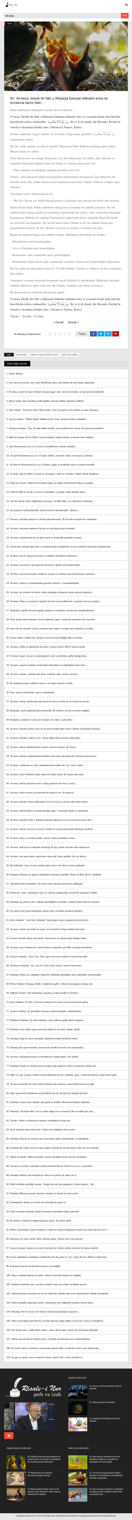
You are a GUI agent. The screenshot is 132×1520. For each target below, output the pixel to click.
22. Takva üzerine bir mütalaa (102, 1402)
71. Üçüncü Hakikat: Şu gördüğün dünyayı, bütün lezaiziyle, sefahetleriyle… (44, 1011)
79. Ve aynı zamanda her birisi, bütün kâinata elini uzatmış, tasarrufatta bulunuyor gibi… (51, 1084)
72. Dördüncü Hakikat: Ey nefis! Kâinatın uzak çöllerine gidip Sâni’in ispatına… (46, 1020)
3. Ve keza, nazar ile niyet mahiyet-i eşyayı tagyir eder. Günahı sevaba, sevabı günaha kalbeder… (56, 391)
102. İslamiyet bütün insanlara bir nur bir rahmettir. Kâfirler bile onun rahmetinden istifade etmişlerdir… (58, 1293)
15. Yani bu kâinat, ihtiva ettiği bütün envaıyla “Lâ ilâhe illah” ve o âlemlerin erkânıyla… (50, 501)
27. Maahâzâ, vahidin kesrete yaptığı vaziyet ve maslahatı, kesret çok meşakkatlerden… (51, 610)
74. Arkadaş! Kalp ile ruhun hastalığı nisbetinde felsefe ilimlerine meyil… (42, 1038)
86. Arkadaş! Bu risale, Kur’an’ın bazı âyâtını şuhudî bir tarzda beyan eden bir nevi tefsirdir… (53, 1148)
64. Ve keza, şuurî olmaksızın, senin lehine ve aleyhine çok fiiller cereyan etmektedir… (50, 947)
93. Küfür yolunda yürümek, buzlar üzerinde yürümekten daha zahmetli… (43, 1211)
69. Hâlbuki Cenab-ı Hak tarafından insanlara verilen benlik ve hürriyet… (43, 993)
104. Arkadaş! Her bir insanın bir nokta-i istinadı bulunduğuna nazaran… (43, 1311)
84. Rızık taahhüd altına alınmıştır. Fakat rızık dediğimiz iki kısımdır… (41, 1129)
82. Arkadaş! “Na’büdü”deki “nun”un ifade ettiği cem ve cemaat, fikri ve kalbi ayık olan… (50, 1111)
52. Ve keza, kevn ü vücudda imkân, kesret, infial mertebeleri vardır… (41, 838)
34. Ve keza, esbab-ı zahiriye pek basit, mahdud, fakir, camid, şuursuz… (43, 674)
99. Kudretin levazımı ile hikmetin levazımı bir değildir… (34, 1266)
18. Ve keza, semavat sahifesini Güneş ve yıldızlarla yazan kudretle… (41, 528)
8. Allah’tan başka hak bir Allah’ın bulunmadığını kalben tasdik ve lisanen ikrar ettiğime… (51, 437)
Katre (10, 23)
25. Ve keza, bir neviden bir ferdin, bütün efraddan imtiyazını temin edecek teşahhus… (50, 592)
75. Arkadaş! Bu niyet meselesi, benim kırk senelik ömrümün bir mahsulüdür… (46, 1047)
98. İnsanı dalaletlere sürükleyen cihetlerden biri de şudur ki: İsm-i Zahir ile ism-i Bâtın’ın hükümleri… (57, 1257)
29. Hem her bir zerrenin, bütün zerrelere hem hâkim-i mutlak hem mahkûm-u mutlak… (50, 628)
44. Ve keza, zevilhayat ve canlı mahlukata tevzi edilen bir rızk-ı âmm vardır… (45, 765)
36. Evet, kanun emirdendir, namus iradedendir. (30, 692)
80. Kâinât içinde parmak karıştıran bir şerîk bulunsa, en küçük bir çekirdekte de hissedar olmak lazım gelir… (44, 1459)
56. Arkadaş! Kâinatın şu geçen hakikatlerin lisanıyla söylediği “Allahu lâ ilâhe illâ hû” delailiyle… (54, 874)
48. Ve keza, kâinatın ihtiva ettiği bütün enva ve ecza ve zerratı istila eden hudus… (48, 801)
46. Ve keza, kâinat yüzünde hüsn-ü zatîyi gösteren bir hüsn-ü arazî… (41, 783)
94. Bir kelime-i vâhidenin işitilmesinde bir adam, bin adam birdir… (39, 1220)
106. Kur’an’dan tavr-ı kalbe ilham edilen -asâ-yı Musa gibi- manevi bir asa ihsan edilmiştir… (53, 1330)
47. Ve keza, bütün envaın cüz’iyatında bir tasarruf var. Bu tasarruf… (41, 792)
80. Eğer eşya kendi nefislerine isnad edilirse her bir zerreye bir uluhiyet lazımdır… (48, 1093)
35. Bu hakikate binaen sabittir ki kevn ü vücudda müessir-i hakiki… (40, 683)
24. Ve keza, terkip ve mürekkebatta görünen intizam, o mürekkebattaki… (43, 583)
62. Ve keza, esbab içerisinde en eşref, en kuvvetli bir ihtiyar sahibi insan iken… (46, 929)
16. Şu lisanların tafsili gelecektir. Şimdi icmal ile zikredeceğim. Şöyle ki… (43, 510)
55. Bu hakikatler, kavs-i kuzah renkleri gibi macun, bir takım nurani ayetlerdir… (46, 865)
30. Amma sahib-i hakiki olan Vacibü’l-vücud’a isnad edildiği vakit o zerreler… (45, 637)
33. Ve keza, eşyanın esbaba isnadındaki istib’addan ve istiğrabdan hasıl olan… (46, 665)
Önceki (58, 322)
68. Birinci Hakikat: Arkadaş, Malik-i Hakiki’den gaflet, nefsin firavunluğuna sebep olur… (50, 984)
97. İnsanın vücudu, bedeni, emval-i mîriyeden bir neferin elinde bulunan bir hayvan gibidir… (53, 1248)
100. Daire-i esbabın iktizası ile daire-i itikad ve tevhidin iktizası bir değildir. (43, 1275)
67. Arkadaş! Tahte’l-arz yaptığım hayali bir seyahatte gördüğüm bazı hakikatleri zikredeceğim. (54, 974)
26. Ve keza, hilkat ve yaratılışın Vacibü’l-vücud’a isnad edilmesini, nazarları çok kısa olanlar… (54, 601)
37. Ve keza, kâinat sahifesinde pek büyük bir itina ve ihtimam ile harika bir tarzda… (48, 701)
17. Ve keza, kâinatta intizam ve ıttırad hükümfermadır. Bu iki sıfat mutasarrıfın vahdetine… (52, 519)
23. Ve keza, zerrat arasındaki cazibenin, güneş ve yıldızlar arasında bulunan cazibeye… (51, 574)
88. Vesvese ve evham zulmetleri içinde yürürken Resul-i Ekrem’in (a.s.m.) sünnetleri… (50, 1166)
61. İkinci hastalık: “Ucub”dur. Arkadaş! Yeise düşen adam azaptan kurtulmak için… (48, 920)
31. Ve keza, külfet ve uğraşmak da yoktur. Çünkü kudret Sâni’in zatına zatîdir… (46, 646)
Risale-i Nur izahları (69, 355)
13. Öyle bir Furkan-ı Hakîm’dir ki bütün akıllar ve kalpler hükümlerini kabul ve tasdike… (50, 483)
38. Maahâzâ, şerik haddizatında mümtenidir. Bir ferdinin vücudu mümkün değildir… (49, 710)
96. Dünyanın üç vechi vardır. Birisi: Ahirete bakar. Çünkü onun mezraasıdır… (45, 1239)
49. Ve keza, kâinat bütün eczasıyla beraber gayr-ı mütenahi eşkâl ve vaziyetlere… (48, 810)
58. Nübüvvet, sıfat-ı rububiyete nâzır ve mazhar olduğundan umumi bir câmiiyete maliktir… (52, 892)
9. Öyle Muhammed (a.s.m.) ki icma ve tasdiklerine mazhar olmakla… (41, 446)
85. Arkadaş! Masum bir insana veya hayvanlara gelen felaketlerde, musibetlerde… (48, 1138)
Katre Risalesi (21, 355)
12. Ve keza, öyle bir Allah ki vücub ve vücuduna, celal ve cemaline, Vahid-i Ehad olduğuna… (53, 473)
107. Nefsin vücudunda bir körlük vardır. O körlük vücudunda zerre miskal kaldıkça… (49, 1339)
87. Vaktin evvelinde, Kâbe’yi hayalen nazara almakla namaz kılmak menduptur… (47, 1157)
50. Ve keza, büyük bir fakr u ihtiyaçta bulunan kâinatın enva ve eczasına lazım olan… (50, 820)
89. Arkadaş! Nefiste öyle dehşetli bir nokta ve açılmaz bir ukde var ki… (42, 1175)
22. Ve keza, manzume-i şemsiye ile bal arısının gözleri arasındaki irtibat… (44, 565)
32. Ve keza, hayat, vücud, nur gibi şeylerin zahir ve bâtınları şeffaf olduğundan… (47, 656)
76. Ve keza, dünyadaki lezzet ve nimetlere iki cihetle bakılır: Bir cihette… (43, 1056)
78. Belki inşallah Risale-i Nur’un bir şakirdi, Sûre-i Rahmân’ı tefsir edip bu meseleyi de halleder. (44, 1491)
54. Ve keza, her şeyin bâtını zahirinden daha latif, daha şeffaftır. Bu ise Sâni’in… (47, 856)
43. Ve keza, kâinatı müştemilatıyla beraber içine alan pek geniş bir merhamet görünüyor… (52, 756)
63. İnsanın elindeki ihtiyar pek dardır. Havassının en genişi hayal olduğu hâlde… (47, 938)
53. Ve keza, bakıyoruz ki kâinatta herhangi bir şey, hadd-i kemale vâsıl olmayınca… (49, 847)
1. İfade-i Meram (14, 373)
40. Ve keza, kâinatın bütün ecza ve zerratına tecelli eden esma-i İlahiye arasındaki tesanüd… (54, 728)
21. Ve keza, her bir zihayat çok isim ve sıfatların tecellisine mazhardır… (42, 555)
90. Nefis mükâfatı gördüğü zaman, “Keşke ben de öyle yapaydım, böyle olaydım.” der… (51, 1184)
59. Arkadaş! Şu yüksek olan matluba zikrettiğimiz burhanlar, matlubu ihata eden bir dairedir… (54, 902)
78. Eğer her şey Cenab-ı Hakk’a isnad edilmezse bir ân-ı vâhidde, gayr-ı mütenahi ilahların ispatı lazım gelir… (62, 1075)
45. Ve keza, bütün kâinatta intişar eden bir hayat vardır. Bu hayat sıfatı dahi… (46, 774)
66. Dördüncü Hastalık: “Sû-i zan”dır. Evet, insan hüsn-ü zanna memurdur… (45, 965)
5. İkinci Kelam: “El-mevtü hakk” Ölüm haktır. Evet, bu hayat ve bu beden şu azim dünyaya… (53, 410)
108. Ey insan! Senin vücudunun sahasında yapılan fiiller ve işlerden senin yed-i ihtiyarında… (53, 1348)
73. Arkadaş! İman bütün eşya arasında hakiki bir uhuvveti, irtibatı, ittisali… (44, 1029)
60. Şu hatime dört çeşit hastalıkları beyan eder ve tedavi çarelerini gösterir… (45, 911)
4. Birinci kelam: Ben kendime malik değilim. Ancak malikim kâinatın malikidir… (46, 401)
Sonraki (73, 322)
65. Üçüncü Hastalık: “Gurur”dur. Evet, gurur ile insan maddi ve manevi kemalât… (47, 956)
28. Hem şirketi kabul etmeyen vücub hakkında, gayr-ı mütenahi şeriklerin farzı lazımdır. (51, 619)
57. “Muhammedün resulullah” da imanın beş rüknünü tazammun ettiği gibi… (45, 883)
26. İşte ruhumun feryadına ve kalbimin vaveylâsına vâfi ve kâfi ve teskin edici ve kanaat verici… (106, 1491)
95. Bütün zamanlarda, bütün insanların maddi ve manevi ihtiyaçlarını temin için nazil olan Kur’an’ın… (57, 1229)
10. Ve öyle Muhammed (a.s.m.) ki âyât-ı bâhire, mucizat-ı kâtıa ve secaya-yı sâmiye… (50, 455)
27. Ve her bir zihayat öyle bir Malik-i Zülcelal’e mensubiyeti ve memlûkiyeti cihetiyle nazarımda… (106, 1475)
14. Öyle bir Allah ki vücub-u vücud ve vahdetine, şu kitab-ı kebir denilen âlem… (46, 492)
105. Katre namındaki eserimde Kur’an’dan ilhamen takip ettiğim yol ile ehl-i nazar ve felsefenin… (55, 1321)
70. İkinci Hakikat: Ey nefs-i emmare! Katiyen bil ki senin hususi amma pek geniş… (48, 1002)
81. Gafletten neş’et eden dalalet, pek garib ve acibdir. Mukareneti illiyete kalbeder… (49, 1102)
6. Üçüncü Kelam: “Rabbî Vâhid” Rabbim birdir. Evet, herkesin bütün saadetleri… (47, 419)
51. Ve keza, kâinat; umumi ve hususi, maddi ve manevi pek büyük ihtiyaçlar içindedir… (50, 829)
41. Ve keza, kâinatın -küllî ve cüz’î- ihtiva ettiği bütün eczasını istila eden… (44, 738)
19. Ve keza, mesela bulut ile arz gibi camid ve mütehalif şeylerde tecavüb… (45, 537)
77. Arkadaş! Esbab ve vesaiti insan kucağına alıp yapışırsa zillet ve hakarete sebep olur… (52, 1066)
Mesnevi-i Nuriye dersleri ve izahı (44, 355)
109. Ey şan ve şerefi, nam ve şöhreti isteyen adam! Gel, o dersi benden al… (45, 1357)
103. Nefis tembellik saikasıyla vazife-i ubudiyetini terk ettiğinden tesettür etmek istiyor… (51, 1302)
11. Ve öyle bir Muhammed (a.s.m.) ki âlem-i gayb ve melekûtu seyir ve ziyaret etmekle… (51, 464)
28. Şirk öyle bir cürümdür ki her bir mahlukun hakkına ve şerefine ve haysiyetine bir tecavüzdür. (104, 1459)
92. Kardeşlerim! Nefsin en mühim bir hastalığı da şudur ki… (37, 1202)
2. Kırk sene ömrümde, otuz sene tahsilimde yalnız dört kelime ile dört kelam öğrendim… (51, 382)
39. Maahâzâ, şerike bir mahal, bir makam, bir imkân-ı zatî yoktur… (40, 719)
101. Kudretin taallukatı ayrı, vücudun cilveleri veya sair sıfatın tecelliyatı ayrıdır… (47, 1284)
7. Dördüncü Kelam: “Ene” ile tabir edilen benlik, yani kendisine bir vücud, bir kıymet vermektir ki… (56, 428)
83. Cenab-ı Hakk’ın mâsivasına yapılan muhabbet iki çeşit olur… (39, 1120)
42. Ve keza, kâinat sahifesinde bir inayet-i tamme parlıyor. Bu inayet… (42, 747)
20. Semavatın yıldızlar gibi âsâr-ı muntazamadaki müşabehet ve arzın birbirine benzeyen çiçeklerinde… (59, 546)
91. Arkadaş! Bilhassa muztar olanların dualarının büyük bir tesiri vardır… (43, 1193)
